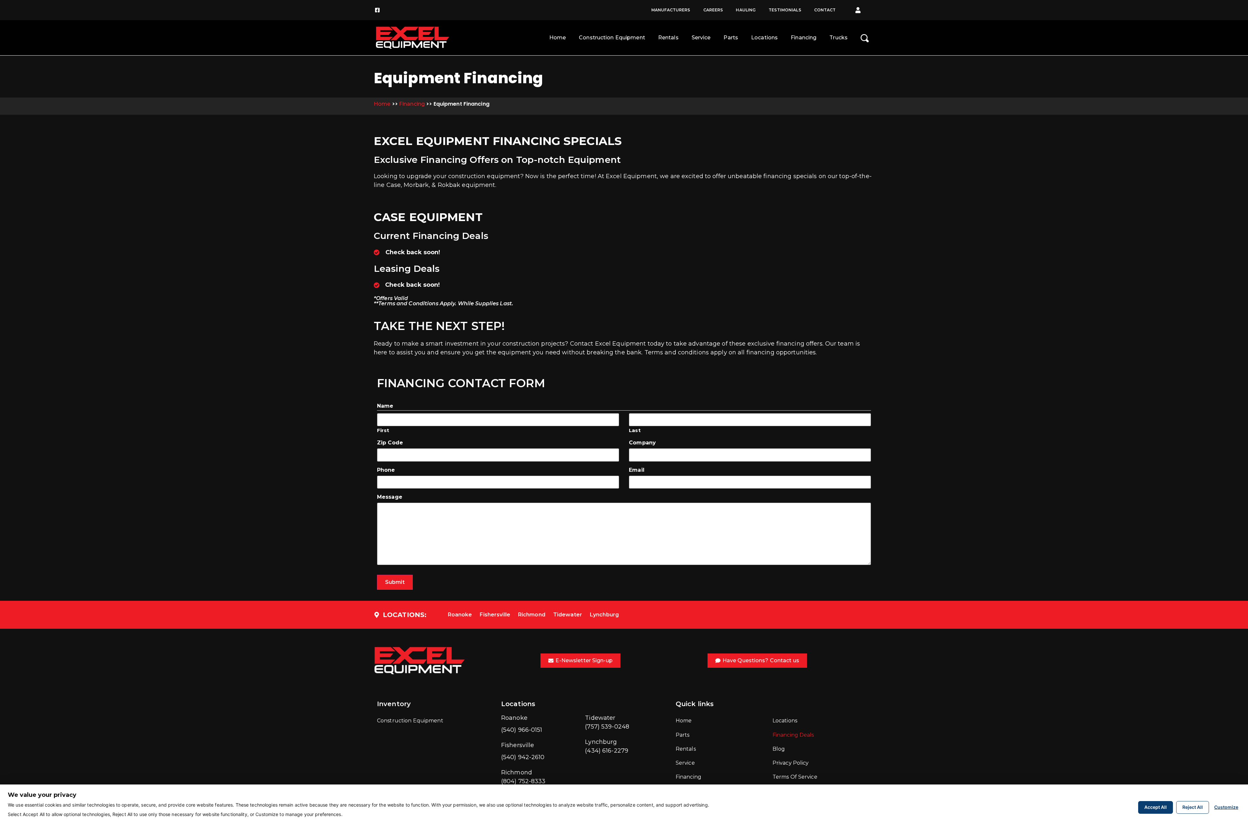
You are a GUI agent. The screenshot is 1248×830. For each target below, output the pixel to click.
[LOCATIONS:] (377, 615)
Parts (730, 37)
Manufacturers (670, 9)
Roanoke (460, 615)
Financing (803, 37)
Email (636, 470)
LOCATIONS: (404, 615)
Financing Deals (793, 735)
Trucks (838, 37)
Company (642, 442)
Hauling (746, 9)
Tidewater (567, 615)
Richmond (531, 615)
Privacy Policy (791, 763)
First (383, 430)
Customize (1226, 807)
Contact (825, 9)
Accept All (1155, 807)
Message (389, 497)
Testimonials (785, 9)
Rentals (668, 37)
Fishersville (495, 615)
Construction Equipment (612, 37)
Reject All (1192, 807)
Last (634, 430)
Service (701, 37)
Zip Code (390, 442)
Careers (713, 9)
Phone (386, 470)
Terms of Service (795, 777)
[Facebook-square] (377, 10)
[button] (858, 10)
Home (557, 37)
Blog (779, 749)
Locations (764, 37)
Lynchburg (604, 615)
